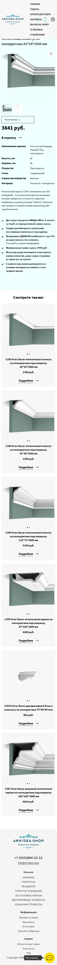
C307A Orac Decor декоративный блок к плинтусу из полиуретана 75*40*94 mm (28, 707)
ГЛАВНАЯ (35, 4)
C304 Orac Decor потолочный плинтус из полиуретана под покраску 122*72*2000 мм (29, 536)
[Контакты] (45, 19)
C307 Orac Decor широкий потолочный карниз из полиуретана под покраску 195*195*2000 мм (28, 792)
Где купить (28, 922)
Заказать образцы (28, 931)
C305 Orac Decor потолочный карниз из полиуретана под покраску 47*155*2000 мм (29, 622)
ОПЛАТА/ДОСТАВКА (40, 14)
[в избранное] (51, 54)
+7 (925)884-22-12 (28, 857)
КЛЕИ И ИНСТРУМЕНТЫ (28, 904)
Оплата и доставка (28, 944)
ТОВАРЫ (34, 9)
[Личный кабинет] (53, 19)
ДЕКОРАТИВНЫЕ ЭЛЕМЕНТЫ (28, 900)
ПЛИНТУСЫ (28, 882)
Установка (28, 926)
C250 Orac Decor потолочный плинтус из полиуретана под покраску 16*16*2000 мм (29, 363)
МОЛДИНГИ (28, 886)
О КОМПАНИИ (37, 34)
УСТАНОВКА (36, 29)
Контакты (28, 948)
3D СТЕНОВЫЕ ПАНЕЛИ (28, 895)
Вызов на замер (28, 917)
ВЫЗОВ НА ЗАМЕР (39, 24)
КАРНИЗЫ (28, 877)
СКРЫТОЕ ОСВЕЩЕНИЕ (28, 891)
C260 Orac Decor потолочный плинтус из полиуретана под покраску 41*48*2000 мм (29, 449)
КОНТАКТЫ (36, 19)
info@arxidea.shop (28, 863)
